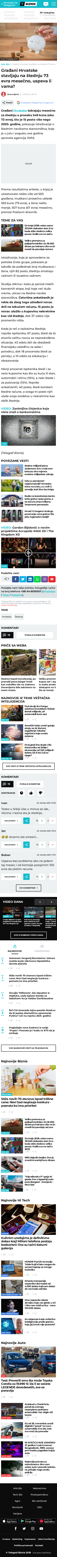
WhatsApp (48, 591)
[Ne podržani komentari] (40, 793)
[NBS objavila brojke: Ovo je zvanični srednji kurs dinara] (12, 1164)
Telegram (16, 594)
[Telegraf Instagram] (33, 1528)
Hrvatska (6, 616)
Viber (6, 594)
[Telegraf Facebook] (16, 1528)
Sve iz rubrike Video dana (28, 935)
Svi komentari (28, 887)
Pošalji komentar (35, 635)
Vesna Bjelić (13, 94)
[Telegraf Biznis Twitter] (24, 1528)
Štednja (19, 616)
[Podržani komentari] (31, 793)
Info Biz (5, 64)
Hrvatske (20, 110)
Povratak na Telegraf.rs (10, 3)
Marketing (17, 1539)
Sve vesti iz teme (28, 766)
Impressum (30, 1539)
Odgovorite (11, 820)
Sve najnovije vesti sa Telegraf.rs (28, 1048)
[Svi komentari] (21, 793)
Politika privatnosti (23, 1545)
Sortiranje (8, 793)
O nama (6, 1539)
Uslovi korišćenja (9, 605)
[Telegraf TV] (41, 1528)
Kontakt (39, 1545)
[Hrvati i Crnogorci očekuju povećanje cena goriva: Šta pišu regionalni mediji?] (12, 516)
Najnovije (14, 1061)
